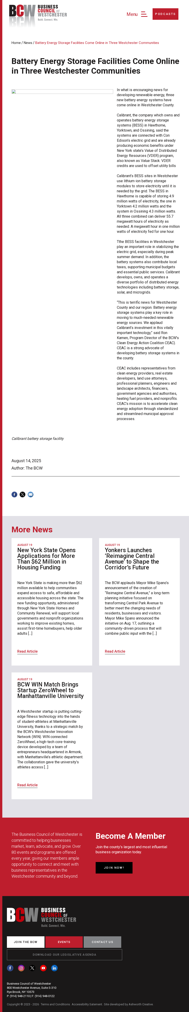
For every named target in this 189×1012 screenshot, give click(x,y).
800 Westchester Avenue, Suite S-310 (31, 987)
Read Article (27, 651)
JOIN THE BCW (26, 942)
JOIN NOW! (114, 867)
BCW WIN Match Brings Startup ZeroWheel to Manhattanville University (50, 690)
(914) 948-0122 (45, 996)
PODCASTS (165, 14)
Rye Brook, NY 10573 (20, 992)
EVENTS (64, 942)
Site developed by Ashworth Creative (128, 1004)
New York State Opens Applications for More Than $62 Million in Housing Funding (46, 559)
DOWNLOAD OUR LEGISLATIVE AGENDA (64, 954)
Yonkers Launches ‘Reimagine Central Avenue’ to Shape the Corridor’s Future (132, 559)
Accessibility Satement (87, 1004)
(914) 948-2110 (20, 996)
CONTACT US (102, 942)
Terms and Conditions (55, 1004)
